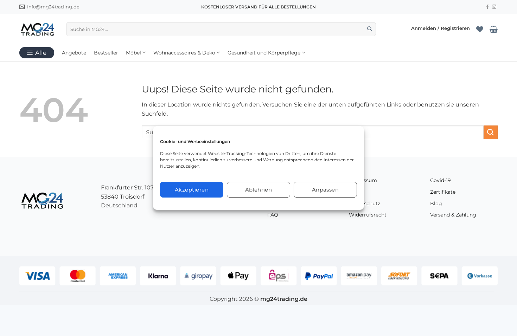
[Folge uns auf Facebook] (487, 7)
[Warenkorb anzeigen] (494, 29)
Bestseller (106, 53)
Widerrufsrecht (368, 215)
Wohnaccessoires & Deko (184, 53)
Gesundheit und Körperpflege (264, 53)
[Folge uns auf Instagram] (494, 7)
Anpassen (325, 189)
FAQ (272, 215)
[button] (440, 29)
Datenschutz (364, 203)
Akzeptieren (192, 189)
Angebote (74, 53)
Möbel (133, 53)
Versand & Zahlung (453, 215)
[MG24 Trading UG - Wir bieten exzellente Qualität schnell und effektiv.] (37, 29)
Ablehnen (258, 189)
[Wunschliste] (479, 29)
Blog (436, 203)
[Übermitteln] (369, 29)
